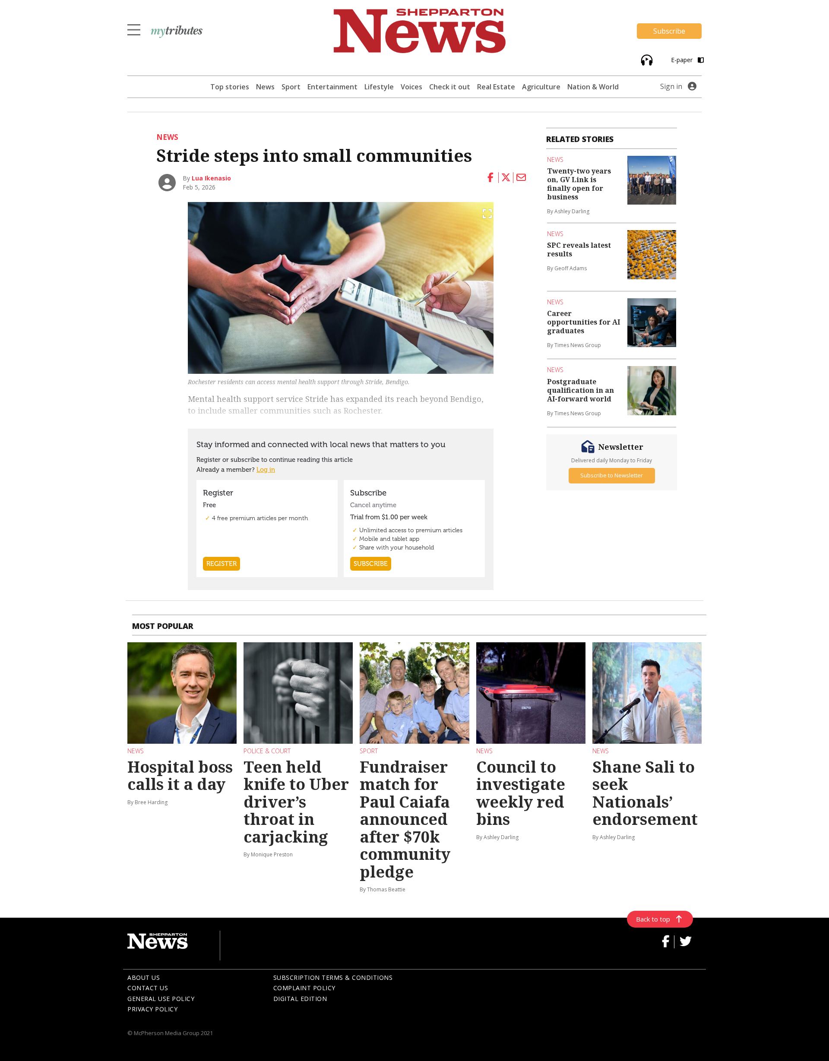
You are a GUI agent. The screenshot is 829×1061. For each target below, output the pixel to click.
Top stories (229, 87)
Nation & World (593, 87)
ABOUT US (143, 977)
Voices (411, 87)
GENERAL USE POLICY (160, 999)
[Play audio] (646, 59)
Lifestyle (379, 87)
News (265, 87)
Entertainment (332, 87)
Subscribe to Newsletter (611, 475)
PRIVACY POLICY (152, 1009)
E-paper (682, 60)
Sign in (671, 86)
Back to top (653, 919)
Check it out (449, 87)
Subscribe (669, 31)
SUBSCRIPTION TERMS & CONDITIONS (333, 977)
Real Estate (496, 87)
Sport (291, 87)
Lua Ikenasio (211, 178)
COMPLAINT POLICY (304, 988)
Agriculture (541, 87)
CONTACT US (147, 988)
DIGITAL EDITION (300, 999)
